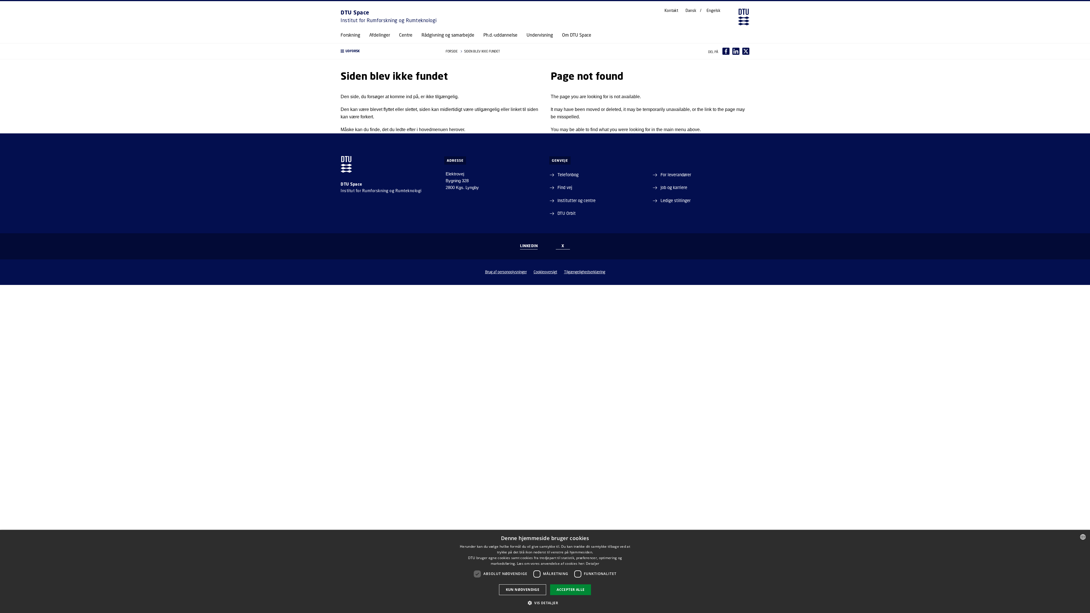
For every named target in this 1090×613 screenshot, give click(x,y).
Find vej (564, 187)
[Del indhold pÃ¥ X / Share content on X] (745, 51)
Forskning (350, 35)
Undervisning (540, 35)
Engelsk (713, 10)
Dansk (691, 10)
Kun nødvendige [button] (523, 589)
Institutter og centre (576, 200)
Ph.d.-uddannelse (500, 35)
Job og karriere (674, 187)
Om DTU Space (576, 35)
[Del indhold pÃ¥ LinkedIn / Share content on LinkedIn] (735, 51)
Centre (405, 35)
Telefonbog (567, 174)
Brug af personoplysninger (506, 272)
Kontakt (671, 10)
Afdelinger (379, 35)
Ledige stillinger (676, 200)
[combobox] (1083, 537)
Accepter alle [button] (570, 589)
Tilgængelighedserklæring (584, 272)
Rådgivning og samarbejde (448, 35)
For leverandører (676, 174)
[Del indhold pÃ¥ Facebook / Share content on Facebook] (726, 51)
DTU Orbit (566, 213)
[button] (387, 51)
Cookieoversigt (545, 272)
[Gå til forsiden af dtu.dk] (743, 17)
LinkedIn (529, 245)
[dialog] (545, 571)
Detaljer (592, 563)
